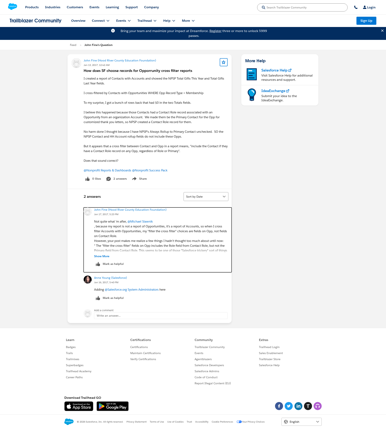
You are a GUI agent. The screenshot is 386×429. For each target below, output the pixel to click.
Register (215, 31)
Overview (78, 21)
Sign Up (366, 21)
